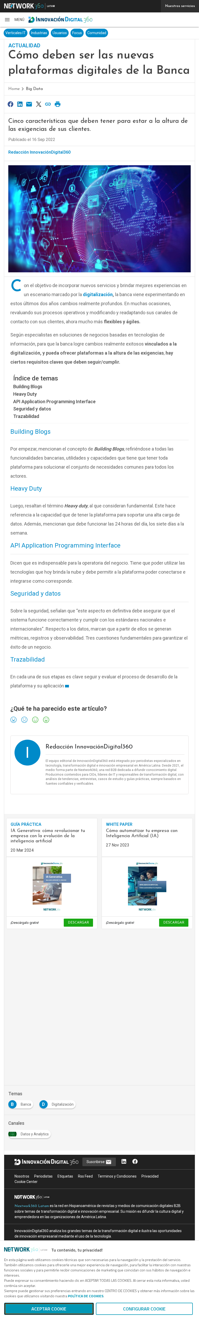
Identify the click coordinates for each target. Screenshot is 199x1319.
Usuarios (60, 33)
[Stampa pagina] (57, 104)
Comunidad (96, 33)
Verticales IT (15, 33)
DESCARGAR (78, 922)
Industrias (39, 33)
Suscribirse (96, 1162)
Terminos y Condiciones (117, 1176)
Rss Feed (85, 1176)
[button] (14, 19)
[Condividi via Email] (29, 104)
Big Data (34, 89)
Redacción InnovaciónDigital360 (39, 152)
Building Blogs (27, 386)
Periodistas (43, 1176)
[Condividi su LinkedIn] (20, 104)
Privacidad (150, 1176)
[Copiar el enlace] (48, 104)
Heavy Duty (25, 394)
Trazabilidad (26, 416)
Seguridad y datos (32, 408)
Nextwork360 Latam (32, 1206)
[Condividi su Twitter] (38, 104)
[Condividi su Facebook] (10, 104)
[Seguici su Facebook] (135, 1162)
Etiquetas (65, 1176)
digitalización (98, 294)
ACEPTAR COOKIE (48, 1308)
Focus (77, 33)
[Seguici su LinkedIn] (124, 1162)
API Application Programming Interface (54, 401)
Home (14, 89)
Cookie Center (26, 1182)
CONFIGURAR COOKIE (144, 1308)
